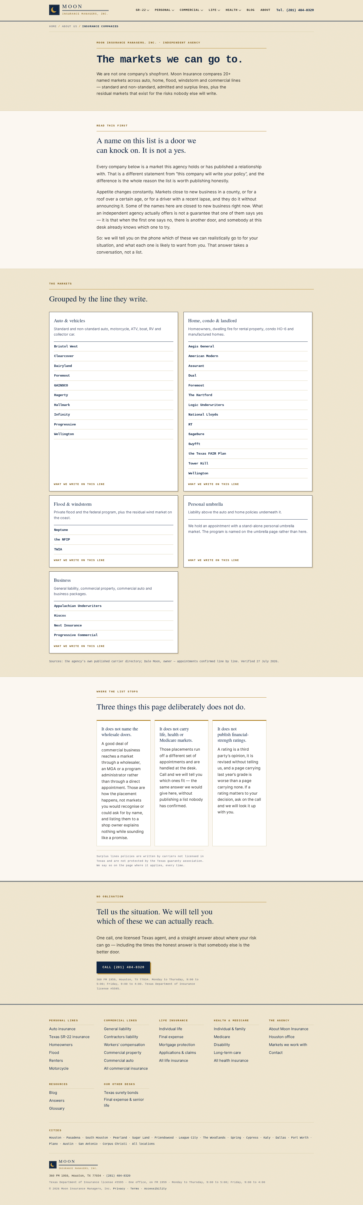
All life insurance (173, 1060)
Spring (236, 1138)
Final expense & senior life (124, 1102)
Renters (56, 1060)
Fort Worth (299, 1138)
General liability (117, 1028)
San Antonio (88, 1144)
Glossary (56, 1108)
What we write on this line (79, 484)
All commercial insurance (126, 1068)
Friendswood (164, 1138)
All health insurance (231, 1060)
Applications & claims (177, 1052)
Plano (53, 1144)
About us (69, 26)
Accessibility (155, 1188)
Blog (251, 10)
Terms (134, 1188)
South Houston (96, 1138)
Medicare (222, 1036)
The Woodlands (214, 1138)
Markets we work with (288, 1044)
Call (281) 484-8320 (123, 967)
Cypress (252, 1138)
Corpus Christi (115, 1144)
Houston (55, 1138)
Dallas (281, 1138)
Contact (275, 1052)
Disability (222, 1044)
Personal (163, 10)
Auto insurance (62, 1028)
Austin (68, 1144)
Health (232, 10)
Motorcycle (59, 1068)
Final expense (171, 1036)
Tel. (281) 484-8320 (295, 10)
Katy (266, 1138)
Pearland (120, 1138)
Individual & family (229, 1028)
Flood (54, 1052)
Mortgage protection (177, 1044)
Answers (56, 1100)
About (265, 10)
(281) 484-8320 (118, 1176)
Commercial (190, 10)
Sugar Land (140, 1138)
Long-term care (227, 1052)
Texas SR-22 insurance (69, 1036)
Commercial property (122, 1052)
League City (188, 1138)
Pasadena (73, 1138)
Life (213, 10)
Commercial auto (119, 1060)
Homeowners (61, 1044)
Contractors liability (121, 1036)
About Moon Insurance (288, 1028)
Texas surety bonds (121, 1092)
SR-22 (141, 10)
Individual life (170, 1028)
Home (53, 26)
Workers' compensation (124, 1044)
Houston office (282, 1036)
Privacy (119, 1188)
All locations (143, 1144)
